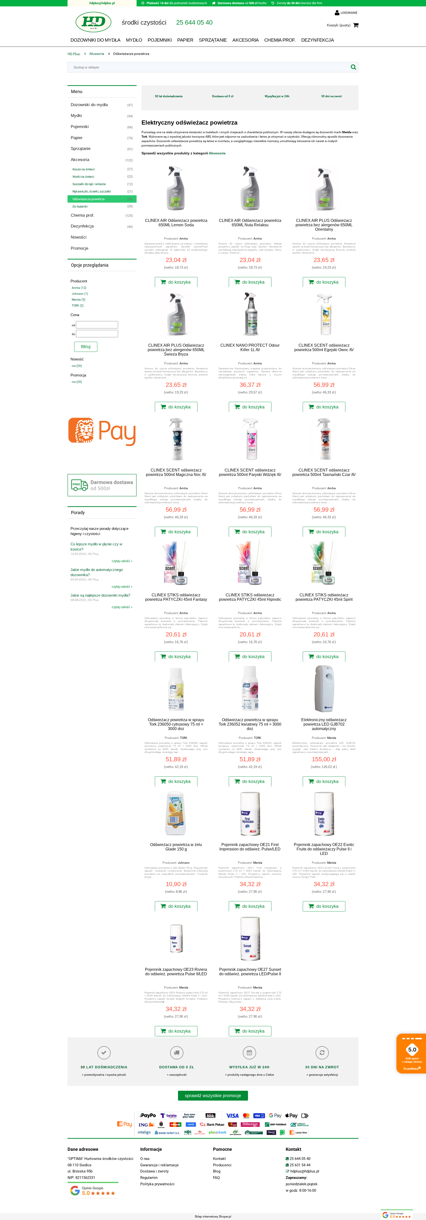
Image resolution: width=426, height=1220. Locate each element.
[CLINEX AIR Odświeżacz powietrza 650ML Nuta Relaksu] (250, 189)
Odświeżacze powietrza (88, 199)
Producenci (222, 1165)
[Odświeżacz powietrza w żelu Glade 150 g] (176, 814)
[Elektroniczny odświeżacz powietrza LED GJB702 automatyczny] (323, 689)
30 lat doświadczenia (168, 96)
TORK (183, 738)
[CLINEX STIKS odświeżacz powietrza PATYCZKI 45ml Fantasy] (176, 564)
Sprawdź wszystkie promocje (213, 1095)
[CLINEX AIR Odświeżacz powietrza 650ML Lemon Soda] (176, 189)
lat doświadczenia (106, 1067)
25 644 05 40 (300, 1159)
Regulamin (149, 1178)
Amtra (183, 238)
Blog (216, 1171)
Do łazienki (80, 206)
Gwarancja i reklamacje (159, 1165)
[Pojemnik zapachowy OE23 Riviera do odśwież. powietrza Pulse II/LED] (176, 938)
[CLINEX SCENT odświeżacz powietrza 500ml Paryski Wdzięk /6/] (250, 439)
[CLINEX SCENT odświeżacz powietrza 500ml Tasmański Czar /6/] (323, 439)
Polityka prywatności (157, 1184)
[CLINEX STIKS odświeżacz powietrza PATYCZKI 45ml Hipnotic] (250, 564)
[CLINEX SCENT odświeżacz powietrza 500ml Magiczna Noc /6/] (176, 439)
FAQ (216, 1178)
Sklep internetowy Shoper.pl (213, 1216)
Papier (77, 137)
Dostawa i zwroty (154, 1171)
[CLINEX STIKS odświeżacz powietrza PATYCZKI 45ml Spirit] (323, 564)
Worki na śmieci (83, 177)
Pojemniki (80, 126)
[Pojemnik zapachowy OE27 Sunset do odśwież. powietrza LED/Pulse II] (250, 938)
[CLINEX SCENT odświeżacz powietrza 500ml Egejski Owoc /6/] (323, 314)
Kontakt (219, 1159)
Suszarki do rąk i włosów (89, 184)
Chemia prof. (82, 215)
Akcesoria (80, 159)
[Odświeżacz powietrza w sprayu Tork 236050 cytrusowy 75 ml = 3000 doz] (176, 689)
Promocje (79, 248)
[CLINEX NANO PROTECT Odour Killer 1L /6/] (250, 314)
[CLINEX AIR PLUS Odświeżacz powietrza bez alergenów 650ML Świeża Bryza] (176, 314)
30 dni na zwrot (331, 96)
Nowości (79, 237)
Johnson (184, 862)
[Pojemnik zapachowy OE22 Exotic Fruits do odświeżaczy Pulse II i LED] (323, 814)
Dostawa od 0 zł (222, 96)
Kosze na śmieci (83, 169)
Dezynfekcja (82, 226)
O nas (145, 1159)
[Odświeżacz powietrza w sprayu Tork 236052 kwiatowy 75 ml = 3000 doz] (250, 689)
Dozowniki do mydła (89, 104)
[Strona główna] (90, 25)
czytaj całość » (122, 561)
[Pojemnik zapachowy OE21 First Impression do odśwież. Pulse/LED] (250, 814)
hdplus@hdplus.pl (102, 3)
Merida (331, 738)
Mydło (76, 115)
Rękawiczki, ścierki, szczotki (91, 191)
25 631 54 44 (300, 1165)
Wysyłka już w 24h (277, 96)
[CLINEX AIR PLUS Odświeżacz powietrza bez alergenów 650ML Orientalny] (323, 189)
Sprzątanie (80, 148)
